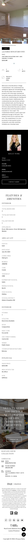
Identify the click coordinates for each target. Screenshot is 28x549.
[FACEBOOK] (5, 520)
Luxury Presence (14, 530)
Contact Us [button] (14, 439)
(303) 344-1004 (9, 467)
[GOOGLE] (14, 520)
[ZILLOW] (18, 520)
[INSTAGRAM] (10, 520)
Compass (14, 490)
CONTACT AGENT (14, 181)
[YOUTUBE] (22, 520)
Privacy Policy (20, 539)
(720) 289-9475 (6, 165)
